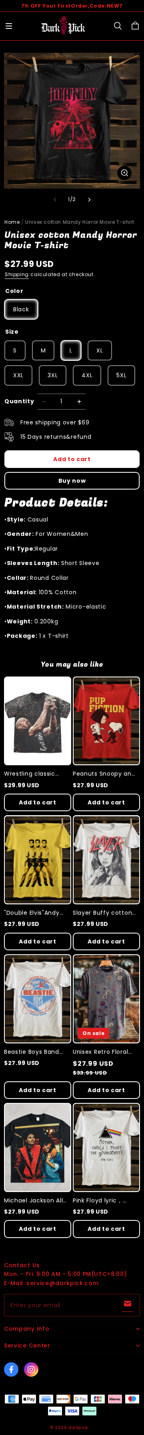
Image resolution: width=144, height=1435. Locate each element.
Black (21, 309)
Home (12, 222)
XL (99, 350)
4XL (87, 375)
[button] (9, 26)
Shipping (17, 274)
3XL (53, 375)
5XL (121, 375)
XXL (18, 375)
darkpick (78, 1428)
